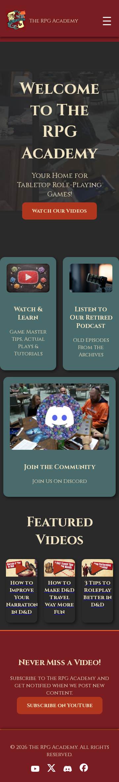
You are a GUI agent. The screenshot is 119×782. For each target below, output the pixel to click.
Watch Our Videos (59, 211)
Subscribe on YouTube (60, 705)
